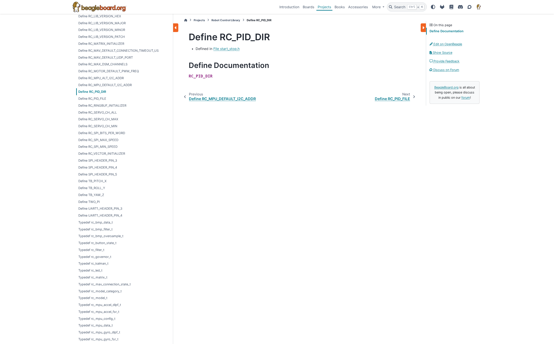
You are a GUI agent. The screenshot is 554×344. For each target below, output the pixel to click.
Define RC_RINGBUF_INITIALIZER (102, 105)
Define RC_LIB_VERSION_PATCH (101, 37)
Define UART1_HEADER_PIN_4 (100, 215)
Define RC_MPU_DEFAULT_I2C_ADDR (105, 85)
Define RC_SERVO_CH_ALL (97, 112)
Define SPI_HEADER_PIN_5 (97, 174)
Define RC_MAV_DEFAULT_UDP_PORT (105, 57)
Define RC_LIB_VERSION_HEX (99, 16)
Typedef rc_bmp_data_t (95, 222)
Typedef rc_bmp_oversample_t (100, 236)
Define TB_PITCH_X (92, 181)
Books (340, 7)
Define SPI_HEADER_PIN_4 (97, 167)
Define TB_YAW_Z (91, 195)
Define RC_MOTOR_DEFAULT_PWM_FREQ (108, 71)
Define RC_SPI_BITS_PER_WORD (101, 133)
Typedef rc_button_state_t (97, 243)
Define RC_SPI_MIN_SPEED (98, 146)
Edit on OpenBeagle (447, 44)
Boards (308, 7)
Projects (324, 7)
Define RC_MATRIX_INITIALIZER (101, 43)
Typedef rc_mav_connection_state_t (104, 284)
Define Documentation (447, 31)
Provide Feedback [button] (446, 61)
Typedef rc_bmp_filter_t (95, 229)
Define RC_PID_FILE (92, 98)
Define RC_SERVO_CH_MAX (98, 119)
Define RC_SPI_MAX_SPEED (98, 140)
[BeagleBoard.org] (478, 7)
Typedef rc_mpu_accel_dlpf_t (99, 305)
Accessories (358, 7)
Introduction (289, 7)
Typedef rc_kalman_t (93, 263)
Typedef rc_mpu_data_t (95, 325)
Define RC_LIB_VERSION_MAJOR (102, 23)
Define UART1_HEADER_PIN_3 (100, 208)
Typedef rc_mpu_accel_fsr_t (98, 311)
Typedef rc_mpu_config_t (96, 318)
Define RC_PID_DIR (92, 91)
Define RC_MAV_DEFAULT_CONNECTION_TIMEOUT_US (118, 50)
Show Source (442, 52)
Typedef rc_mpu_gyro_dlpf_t (99, 332)
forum (465, 97)
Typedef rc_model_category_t (100, 291)
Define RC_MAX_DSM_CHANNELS (102, 64)
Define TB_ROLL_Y (91, 188)
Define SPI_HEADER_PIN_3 (97, 160)
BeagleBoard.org (446, 87)
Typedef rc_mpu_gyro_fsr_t (98, 339)
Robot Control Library (225, 20)
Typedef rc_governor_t (94, 257)
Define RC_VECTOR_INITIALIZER (101, 153)
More (377, 7)
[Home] (185, 20)
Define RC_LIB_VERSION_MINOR (101, 30)
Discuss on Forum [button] (445, 70)
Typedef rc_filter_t (91, 250)
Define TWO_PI (89, 202)
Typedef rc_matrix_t (92, 277)
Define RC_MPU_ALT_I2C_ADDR (101, 78)
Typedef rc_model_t (92, 298)
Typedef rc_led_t (90, 270)
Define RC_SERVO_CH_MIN (97, 126)
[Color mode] (433, 7)
